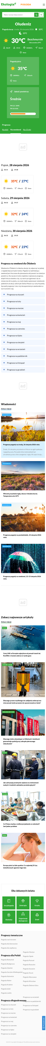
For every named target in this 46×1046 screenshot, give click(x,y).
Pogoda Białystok (7, 960)
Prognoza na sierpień (15, 342)
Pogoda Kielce (6, 980)
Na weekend (15, 129)
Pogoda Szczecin (29, 969)
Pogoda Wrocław (29, 981)
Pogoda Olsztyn (29, 952)
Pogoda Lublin (6, 993)
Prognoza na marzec (15, 308)
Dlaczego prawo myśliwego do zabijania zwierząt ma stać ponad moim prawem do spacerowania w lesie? (22, 702)
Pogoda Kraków (7, 985)
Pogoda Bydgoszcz (8, 964)
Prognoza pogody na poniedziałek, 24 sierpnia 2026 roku (22, 536)
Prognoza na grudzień (16, 370)
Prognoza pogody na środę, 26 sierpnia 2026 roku (21, 444)
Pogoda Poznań (28, 960)
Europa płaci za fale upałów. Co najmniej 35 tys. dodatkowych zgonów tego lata (20, 866)
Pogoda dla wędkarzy (9, 948)
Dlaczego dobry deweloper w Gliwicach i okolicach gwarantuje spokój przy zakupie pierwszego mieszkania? (21, 741)
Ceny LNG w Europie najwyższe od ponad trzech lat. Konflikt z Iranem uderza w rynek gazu (22, 654)
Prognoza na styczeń (15, 294)
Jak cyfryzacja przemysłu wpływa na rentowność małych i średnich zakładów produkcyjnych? (21, 784)
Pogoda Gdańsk (7, 968)
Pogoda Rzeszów (29, 965)
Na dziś (5, 129)
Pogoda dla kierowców (9, 944)
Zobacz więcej (6, 409)
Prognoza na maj (14, 322)
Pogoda (26, 4)
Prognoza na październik (17, 356)
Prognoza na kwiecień (16, 315)
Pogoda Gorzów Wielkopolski (12, 972)
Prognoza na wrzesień (16, 349)
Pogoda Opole (28, 956)
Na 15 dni (27, 129)
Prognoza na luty (14, 301)
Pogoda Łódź (5, 989)
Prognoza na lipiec (14, 335)
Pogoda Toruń (28, 973)
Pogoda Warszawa (29, 977)
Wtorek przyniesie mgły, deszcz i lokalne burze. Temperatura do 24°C (20, 495)
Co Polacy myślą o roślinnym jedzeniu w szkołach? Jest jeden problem (21, 825)
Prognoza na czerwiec (16, 329)
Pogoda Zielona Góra (30, 985)
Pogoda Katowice (7, 976)
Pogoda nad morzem (8, 940)
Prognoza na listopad (15, 363)
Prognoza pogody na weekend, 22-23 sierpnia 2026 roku (22, 577)
